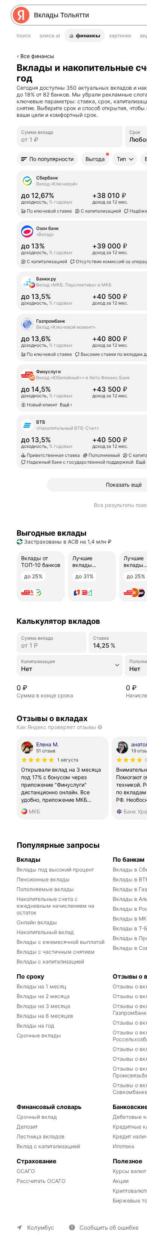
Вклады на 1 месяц (41, 986)
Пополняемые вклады (45, 889)
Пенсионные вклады (43, 879)
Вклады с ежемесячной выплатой (60, 942)
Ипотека (123, 1146)
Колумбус (40, 1227)
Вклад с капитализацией (48, 1146)
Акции (121, 1181)
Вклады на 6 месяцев (45, 1016)
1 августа (67, 760)
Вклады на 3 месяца (43, 1006)
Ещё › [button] (24, 305)
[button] (47, 159)
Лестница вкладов (40, 1136)
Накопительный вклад (45, 932)
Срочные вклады (39, 1035)
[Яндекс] (21, 15)
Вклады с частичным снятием (56, 951)
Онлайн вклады (37, 922)
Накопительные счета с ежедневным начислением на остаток (56, 906)
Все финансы (37, 56)
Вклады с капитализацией (50, 961)
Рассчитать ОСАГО (41, 1181)
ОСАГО (26, 1171)
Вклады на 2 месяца (43, 996)
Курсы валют (129, 1171)
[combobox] (69, 668)
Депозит (27, 1126)
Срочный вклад (37, 1117)
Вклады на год (35, 1025)
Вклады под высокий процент (55, 869)
